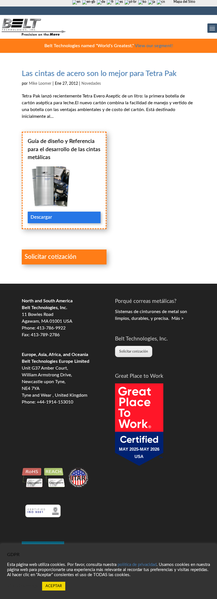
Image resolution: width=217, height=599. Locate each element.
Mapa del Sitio (184, 1)
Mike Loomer (40, 84)
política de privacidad (137, 565)
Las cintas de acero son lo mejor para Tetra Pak (99, 73)
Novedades (91, 84)
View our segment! (154, 46)
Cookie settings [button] (23, 586)
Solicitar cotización (133, 351)
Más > (176, 318)
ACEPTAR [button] (53, 586)
